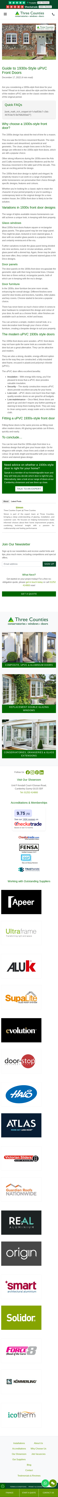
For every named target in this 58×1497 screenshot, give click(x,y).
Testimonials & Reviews (29, 1476)
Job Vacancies (38, 1454)
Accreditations (19, 1448)
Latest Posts (16, 501)
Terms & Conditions (18, 1487)
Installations (19, 1443)
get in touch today (34, 582)
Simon (19, 507)
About (5, 501)
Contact (29, 1470)
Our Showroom (19, 1454)
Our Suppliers (19, 1459)
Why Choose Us (38, 1448)
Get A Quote (29, 594)
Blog (29, 1465)
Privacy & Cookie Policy (38, 1487)
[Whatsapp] (45, 1483)
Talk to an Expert (29, 489)
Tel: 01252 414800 (29, 792)
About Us (38, 1443)
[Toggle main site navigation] (5, 14)
